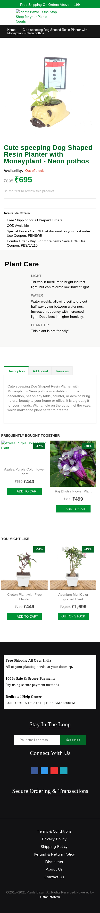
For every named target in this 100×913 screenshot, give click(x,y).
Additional (40, 371)
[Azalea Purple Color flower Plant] (24, 453)
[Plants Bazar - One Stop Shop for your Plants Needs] (36, 16)
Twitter (44, 770)
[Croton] (24, 567)
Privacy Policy (54, 839)
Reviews (62, 371)
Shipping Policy (54, 846)
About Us (54, 869)
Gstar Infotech (50, 897)
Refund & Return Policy (54, 854)
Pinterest (54, 770)
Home (11, 30)
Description (16, 371)
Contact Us (54, 877)
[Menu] (6, 15)
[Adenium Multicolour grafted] (73, 567)
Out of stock (73, 616)
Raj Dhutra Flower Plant (73, 491)
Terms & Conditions (54, 831)
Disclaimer (54, 861)
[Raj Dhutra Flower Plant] (73, 464)
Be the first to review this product (29, 191)
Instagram (63, 770)
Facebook (34, 770)
